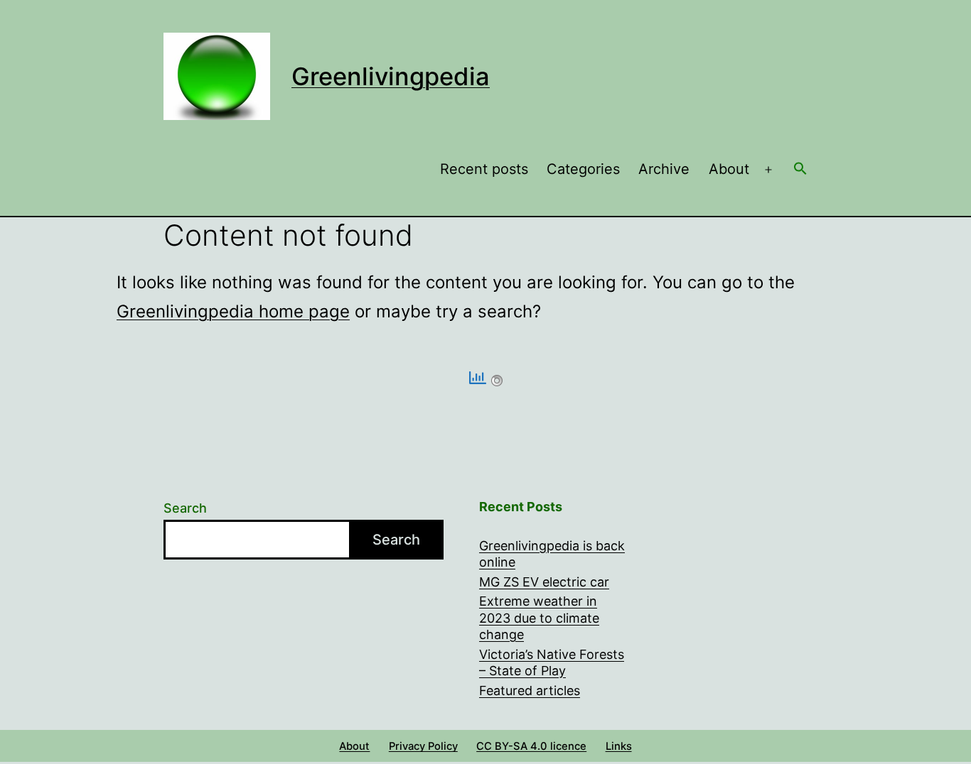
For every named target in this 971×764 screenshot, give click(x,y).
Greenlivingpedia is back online (552, 553)
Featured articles (529, 690)
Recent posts (484, 169)
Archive (664, 169)
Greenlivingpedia (390, 76)
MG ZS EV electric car (544, 581)
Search (185, 508)
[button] (800, 169)
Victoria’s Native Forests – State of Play (551, 662)
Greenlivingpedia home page (233, 311)
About (729, 169)
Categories (583, 169)
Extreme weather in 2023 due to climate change (539, 618)
